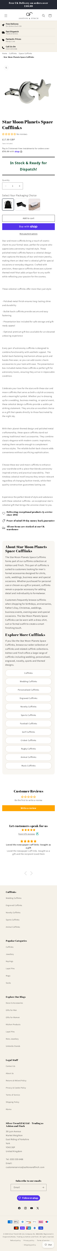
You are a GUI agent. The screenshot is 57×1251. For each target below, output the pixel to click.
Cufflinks (28, 673)
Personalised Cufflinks (28, 689)
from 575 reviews (26, 833)
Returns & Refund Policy (16, 1080)
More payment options (29, 234)
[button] (6, 15)
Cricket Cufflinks (28, 740)
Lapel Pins (10, 968)
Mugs (8, 975)
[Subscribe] (43, 1187)
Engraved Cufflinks (28, 698)
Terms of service (43, 1240)
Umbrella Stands (13, 1046)
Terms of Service (13, 1095)
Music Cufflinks (28, 765)
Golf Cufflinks (28, 732)
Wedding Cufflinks (28, 681)
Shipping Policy (12, 1102)
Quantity (6, 180)
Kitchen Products (13, 1024)
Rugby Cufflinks (28, 748)
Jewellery (10, 954)
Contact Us (10, 1066)
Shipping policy (30, 1245)
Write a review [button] (28, 808)
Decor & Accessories (14, 1003)
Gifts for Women (13, 1017)
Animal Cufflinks (28, 757)
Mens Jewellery (12, 1039)
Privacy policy (29, 1240)
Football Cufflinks (28, 723)
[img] (28, 830)
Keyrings (9, 961)
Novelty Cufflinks (28, 706)
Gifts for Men (11, 1010)
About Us (10, 1073)
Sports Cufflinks (28, 715)
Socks (8, 983)
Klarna (9, 1109)
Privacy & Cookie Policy (16, 1088)
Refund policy (15, 1240)
